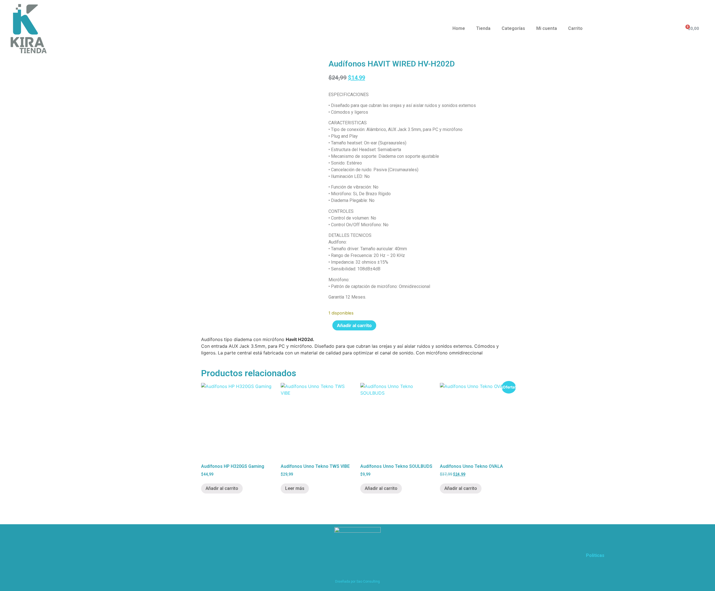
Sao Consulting (368, 581)
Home (458, 28)
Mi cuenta (546, 28)
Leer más (294, 488)
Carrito (575, 28)
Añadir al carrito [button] (222, 488)
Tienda (483, 28)
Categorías (513, 28)
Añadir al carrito (354, 325)
